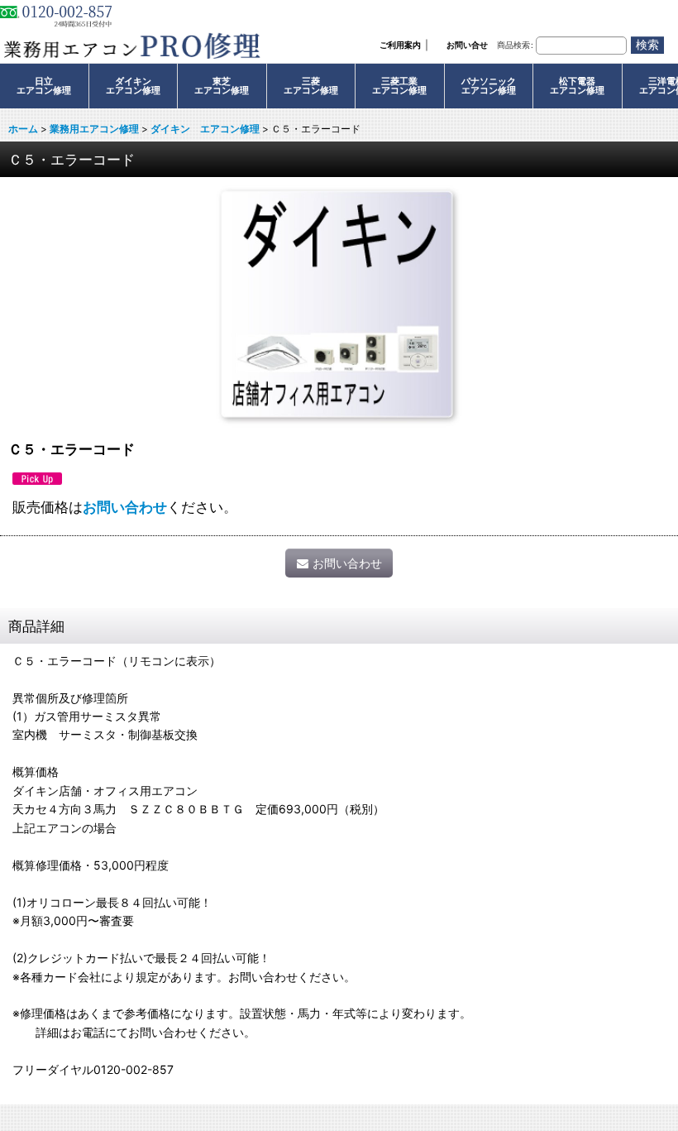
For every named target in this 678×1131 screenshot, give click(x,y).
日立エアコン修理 (44, 85)
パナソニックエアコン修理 (488, 85)
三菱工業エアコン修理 (399, 85)
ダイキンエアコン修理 (133, 85)
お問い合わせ (125, 506)
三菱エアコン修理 (311, 85)
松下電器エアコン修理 (577, 85)
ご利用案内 (400, 45)
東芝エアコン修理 (221, 85)
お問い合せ (467, 45)
